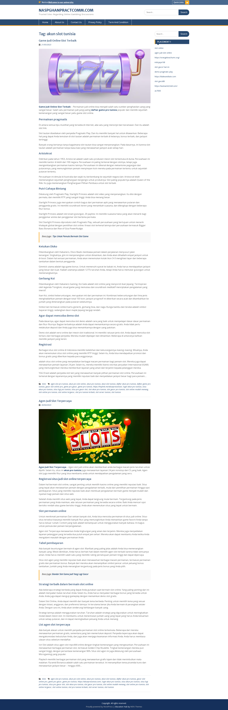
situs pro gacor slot (80, 389)
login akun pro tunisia (132, 386)
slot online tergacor (66, 392)
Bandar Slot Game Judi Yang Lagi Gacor (70, 574)
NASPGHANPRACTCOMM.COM (66, 10)
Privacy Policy (95, 22)
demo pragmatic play (164, 72)
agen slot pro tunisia (59, 384)
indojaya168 (160, 62)
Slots (44, 384)
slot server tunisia (103, 392)
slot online (159, 48)
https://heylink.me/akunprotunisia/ (107, 386)
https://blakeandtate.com (165, 76)
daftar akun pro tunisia (126, 384)
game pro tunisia (85, 386)
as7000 (158, 90)
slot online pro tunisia (48, 392)
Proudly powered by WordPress (99, 706)
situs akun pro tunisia (131, 681)
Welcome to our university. (61, 2)
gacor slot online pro (54, 386)
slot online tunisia (60, 687)
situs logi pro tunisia (62, 389)
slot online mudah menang (137, 389)
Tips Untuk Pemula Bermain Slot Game (70, 236)
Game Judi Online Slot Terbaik (58, 40)
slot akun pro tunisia (97, 389)
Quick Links (179, 2)
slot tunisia (116, 392)
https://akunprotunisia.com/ (89, 681)
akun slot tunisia (108, 384)
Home (45, 22)
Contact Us (76, 22)
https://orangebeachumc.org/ (167, 57)
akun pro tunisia (94, 384)
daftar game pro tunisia (104, 109)
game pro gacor (70, 386)
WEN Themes (136, 706)
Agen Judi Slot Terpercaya (55, 401)
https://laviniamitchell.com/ (166, 86)
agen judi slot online (163, 53)
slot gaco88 (160, 81)
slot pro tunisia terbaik (85, 392)
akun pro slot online (77, 384)
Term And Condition (118, 22)
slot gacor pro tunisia (116, 389)
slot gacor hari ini (162, 67)
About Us (59, 22)
